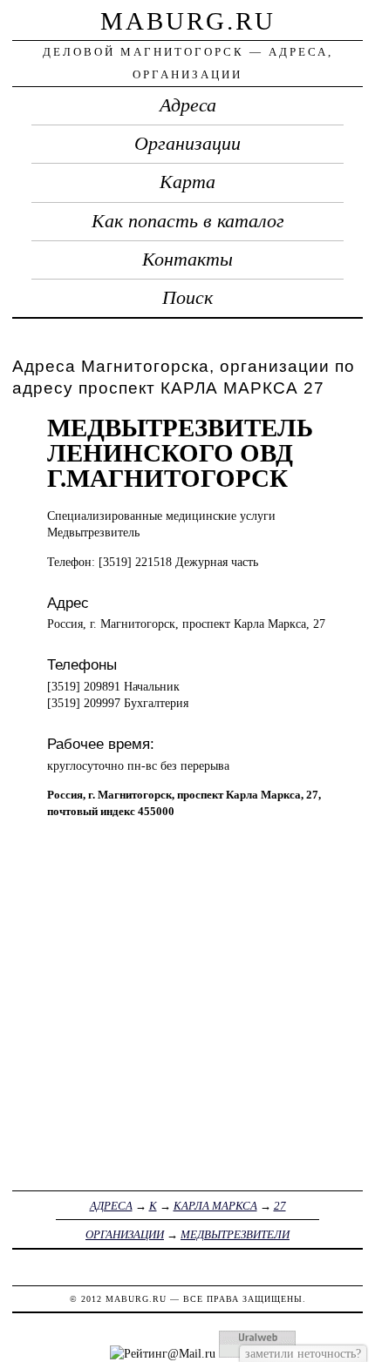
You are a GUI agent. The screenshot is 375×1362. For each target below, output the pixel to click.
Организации (187, 143)
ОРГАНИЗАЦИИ (124, 1234)
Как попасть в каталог (188, 221)
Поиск (187, 297)
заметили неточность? (303, 1353)
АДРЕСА (111, 1205)
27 (280, 1205)
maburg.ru (188, 21)
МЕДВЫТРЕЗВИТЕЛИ (235, 1234)
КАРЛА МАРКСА (215, 1205)
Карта (187, 182)
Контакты (187, 259)
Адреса (188, 105)
